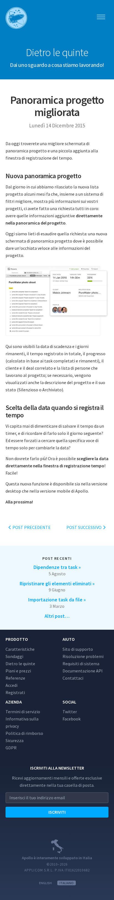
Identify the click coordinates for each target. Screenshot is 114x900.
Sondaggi (14, 656)
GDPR (11, 747)
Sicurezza (15, 740)
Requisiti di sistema (81, 663)
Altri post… (57, 616)
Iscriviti (57, 812)
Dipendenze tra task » (57, 567)
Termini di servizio (23, 711)
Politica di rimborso (24, 733)
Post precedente (31, 527)
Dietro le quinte (20, 663)
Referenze (15, 678)
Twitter (70, 711)
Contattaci (73, 678)
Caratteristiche (20, 649)
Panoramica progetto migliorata (57, 106)
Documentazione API (83, 671)
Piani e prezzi (18, 671)
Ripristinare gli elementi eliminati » (57, 583)
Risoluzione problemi (83, 656)
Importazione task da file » (57, 599)
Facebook (72, 719)
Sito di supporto (78, 649)
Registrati (15, 692)
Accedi (11, 685)
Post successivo (84, 527)
